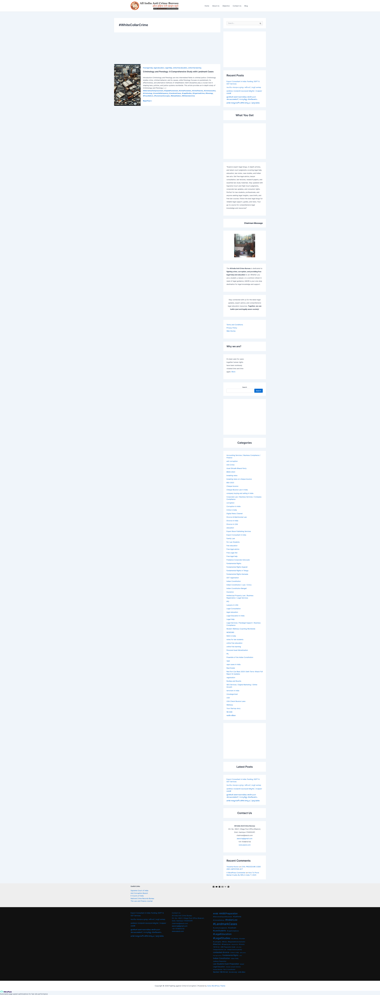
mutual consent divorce (233, 967)
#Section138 (234, 944)
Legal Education (219, 967)
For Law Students (233, 542)
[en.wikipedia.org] (225, 887)
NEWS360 (230, 632)
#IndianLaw (231, 919)
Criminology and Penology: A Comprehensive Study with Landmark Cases (178, 71)
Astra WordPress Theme (216, 986)
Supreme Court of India (139, 891)
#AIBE (215, 914)
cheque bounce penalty (234, 949)
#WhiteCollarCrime (188, 96)
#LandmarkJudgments (220, 928)
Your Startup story (233, 708)
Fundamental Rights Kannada (237, 574)
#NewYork (217, 944)
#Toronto (242, 944)
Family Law (231, 538)
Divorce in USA (232, 524)
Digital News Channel (235, 513)
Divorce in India (232, 521)
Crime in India (232, 510)
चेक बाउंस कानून (233, 972)
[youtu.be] (216, 887)
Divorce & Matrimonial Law (237, 517)
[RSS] (228, 887)
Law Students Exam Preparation (226, 964)
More (233, 372)
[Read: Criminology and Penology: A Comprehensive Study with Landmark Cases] (127, 85)
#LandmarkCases (175, 93)
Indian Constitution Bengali (237, 588)
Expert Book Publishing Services (239, 531)
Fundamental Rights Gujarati (237, 567)
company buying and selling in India (240, 493)
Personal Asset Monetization (237, 650)
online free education (180, 68)
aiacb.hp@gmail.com (244, 839)
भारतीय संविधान (231, 716)
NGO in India (231, 636)
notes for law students (235, 639)
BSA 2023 (230, 483)
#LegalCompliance (233, 931)
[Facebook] (213, 887)
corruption (230, 503)
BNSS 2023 (231, 472)
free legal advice (217, 955)
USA (228, 698)
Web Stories (231, 331)
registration (231, 677)
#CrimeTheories (197, 91)
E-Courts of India (137, 896)
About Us (215, 6)
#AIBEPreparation (228, 913)
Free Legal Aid (232, 553)
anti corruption (232, 461)
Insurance (230, 592)
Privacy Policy (232, 328)
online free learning (194, 68)
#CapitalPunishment (171, 91)
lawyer (242, 964)
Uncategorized (232, 694)
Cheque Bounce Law (219, 949)
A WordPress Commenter (236, 873)
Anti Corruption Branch (139, 893)
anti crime (238, 947)
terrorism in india (233, 691)
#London (242, 938)
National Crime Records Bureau (142, 898)
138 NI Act (216, 947)
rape (228, 661)
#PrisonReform (148, 96)
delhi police (243, 952)
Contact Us (237, 6)
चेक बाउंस (229, 712)
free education (232, 546)
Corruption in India (233, 506)
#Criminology (147, 93)
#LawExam (232, 928)
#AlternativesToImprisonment (153, 91)
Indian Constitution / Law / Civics (239, 585)
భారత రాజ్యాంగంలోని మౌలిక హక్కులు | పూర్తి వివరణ (243, 103)
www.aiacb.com (245, 845)
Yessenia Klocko (233, 867)
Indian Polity (234, 958)
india (240, 955)
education (230, 528)
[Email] (222, 887)
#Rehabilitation (176, 96)
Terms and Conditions (235, 325)
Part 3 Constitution (229, 969)
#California (237, 917)
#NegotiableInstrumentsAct (236, 942)
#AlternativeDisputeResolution (222, 916)
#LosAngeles (217, 942)
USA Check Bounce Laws (236, 701)
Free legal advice (233, 549)
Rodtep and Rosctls (234, 681)
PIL (228, 654)
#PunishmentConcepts (162, 96)
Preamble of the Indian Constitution (240, 657)
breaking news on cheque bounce (239, 479)
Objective (226, 6)
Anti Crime (230, 465)
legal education (159, 68)
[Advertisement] (167, 49)
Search (244, 387)
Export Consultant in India (236, 535)
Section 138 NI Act (220, 972)
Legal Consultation (234, 609)
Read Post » (147, 101)
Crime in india (234, 952)
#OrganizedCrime (199, 93)
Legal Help (168, 68)
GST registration (233, 578)
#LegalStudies (187, 93)
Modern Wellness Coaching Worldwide (241, 629)
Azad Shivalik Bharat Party (237, 468)
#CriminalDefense (218, 920)
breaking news (232, 475)
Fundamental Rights (234, 563)
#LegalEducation (222, 934)
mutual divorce (217, 969)
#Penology (209, 93)
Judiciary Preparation (219, 961)
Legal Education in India (235, 616)
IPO (228, 601)
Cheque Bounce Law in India (237, 490)
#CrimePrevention (185, 91)
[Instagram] (219, 887)
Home (207, 6)
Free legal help (148, 68)
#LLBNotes (234, 938)
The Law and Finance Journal (141, 901)
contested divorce (221, 952)
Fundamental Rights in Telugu (237, 571)
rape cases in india (233, 664)
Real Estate (231, 668)
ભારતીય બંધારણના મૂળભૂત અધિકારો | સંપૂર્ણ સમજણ (244, 87)
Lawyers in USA (232, 605)
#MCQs (224, 942)
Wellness (230, 705)
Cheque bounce (232, 486)
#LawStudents (219, 931)
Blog (246, 6)
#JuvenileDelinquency (160, 93)
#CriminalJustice (210, 91)
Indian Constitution (234, 581)
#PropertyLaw (226, 944)
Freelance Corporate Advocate (238, 560)
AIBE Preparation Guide (228, 947)
